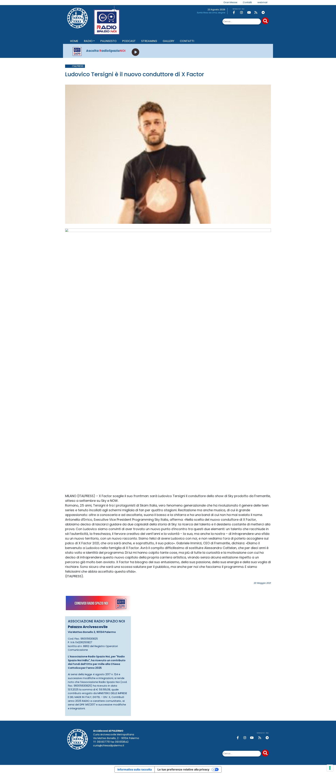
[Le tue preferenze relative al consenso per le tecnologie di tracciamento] (330, 768)
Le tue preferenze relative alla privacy (183, 769)
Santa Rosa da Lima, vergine (211, 12)
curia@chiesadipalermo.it (108, 745)
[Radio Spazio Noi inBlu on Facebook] (236, 12)
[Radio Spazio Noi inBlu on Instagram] (243, 12)
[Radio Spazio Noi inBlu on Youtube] (250, 12)
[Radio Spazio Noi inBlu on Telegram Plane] (264, 12)
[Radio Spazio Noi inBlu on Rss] (257, 12)
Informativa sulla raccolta (134, 769)
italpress (77, 66)
